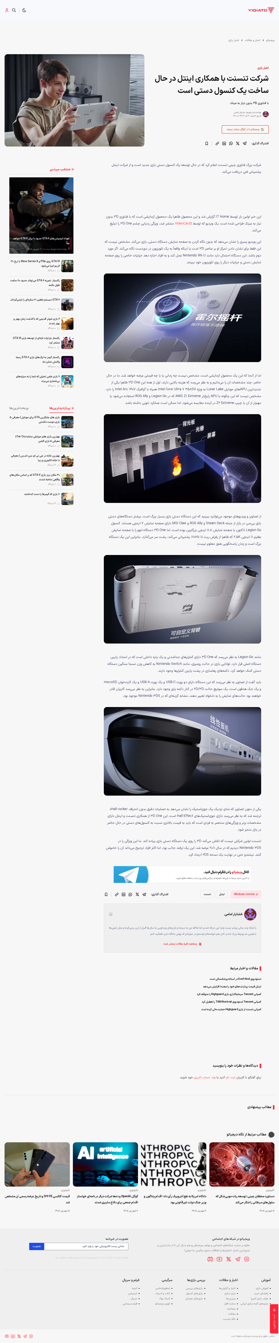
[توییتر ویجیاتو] (228, 1259)
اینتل (222, 894)
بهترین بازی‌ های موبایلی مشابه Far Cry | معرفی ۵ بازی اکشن (37, 439)
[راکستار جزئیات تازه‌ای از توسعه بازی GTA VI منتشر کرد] (67, 343)
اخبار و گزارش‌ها (227, 1288)
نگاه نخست (229, 1319)
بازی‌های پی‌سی (194, 1288)
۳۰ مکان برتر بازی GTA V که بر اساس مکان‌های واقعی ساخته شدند (34, 477)
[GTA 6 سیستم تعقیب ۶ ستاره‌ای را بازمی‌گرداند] (67, 304)
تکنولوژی (270, 1190)
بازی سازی (230, 1293)
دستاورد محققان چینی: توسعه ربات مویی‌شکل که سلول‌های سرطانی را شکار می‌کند (245, 1199)
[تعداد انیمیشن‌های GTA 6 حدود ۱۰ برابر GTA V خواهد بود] (41, 215)
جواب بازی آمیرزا (259, 1299)
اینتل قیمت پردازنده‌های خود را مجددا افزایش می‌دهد (232, 987)
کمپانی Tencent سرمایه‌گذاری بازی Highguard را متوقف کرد (229, 994)
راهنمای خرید (261, 1293)
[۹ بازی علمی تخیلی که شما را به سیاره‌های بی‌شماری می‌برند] (67, 381)
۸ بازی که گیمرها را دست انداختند (42, 494)
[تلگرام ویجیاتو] (238, 1259)
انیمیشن (132, 1293)
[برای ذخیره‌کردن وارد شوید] (206, 143)
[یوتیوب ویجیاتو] (219, 1259)
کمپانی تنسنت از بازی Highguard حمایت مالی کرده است (231, 1010)
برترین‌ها (231, 1299)
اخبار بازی (233, 40)
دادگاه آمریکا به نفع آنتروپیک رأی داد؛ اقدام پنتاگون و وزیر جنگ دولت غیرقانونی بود (175, 1199)
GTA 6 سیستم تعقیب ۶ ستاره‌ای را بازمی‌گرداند (35, 300)
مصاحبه (231, 1309)
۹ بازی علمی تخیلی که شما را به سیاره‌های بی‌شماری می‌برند (38, 379)
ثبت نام (230, 1077)
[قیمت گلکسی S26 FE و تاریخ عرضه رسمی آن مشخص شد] (37, 1164)
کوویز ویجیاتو (162, 1304)
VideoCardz (183, 223)
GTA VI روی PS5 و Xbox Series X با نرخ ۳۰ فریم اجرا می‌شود (35, 263)
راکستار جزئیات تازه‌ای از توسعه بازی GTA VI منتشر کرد (36, 340)
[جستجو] (14, 10)
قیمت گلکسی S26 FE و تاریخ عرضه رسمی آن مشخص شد (37, 1199)
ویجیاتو (270, 40)
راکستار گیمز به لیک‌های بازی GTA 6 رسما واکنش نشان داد (38, 359)
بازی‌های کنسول (194, 1293)
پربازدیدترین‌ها (59, 408)
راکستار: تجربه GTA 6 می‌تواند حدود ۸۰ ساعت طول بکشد (35, 283)
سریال (134, 1299)
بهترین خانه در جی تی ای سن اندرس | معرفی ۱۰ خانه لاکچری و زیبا (35, 458)
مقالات (232, 1314)
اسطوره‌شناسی (162, 1288)
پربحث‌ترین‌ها (19, 408)
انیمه (134, 1288)
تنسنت (207, 894)
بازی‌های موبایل (194, 1299)
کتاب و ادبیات (162, 1293)
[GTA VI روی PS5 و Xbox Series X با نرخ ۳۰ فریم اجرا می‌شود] (67, 266)
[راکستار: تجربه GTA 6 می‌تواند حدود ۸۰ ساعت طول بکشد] (67, 285)
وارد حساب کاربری (205, 1077)
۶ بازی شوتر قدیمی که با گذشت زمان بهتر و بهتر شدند (36, 321)
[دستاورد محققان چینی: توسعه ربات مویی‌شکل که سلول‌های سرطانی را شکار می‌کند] (242, 1164)
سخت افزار (230, 1304)
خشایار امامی (240, 112)
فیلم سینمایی (130, 1304)
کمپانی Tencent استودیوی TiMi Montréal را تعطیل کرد (231, 1002)
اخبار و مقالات (252, 40)
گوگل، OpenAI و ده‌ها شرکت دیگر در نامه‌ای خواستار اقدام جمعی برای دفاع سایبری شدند (107, 1199)
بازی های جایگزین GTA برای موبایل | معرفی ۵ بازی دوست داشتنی (35, 419)
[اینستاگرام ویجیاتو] (247, 1259)
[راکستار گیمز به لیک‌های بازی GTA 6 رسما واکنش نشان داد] (67, 362)
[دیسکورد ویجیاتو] (210, 1259)
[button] (24, 10)
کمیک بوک (164, 1299)
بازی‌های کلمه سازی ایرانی (254, 1304)
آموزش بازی (262, 1288)
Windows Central (244, 894)
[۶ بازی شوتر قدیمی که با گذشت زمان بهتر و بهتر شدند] (67, 324)
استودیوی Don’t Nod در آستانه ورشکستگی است (235, 979)
